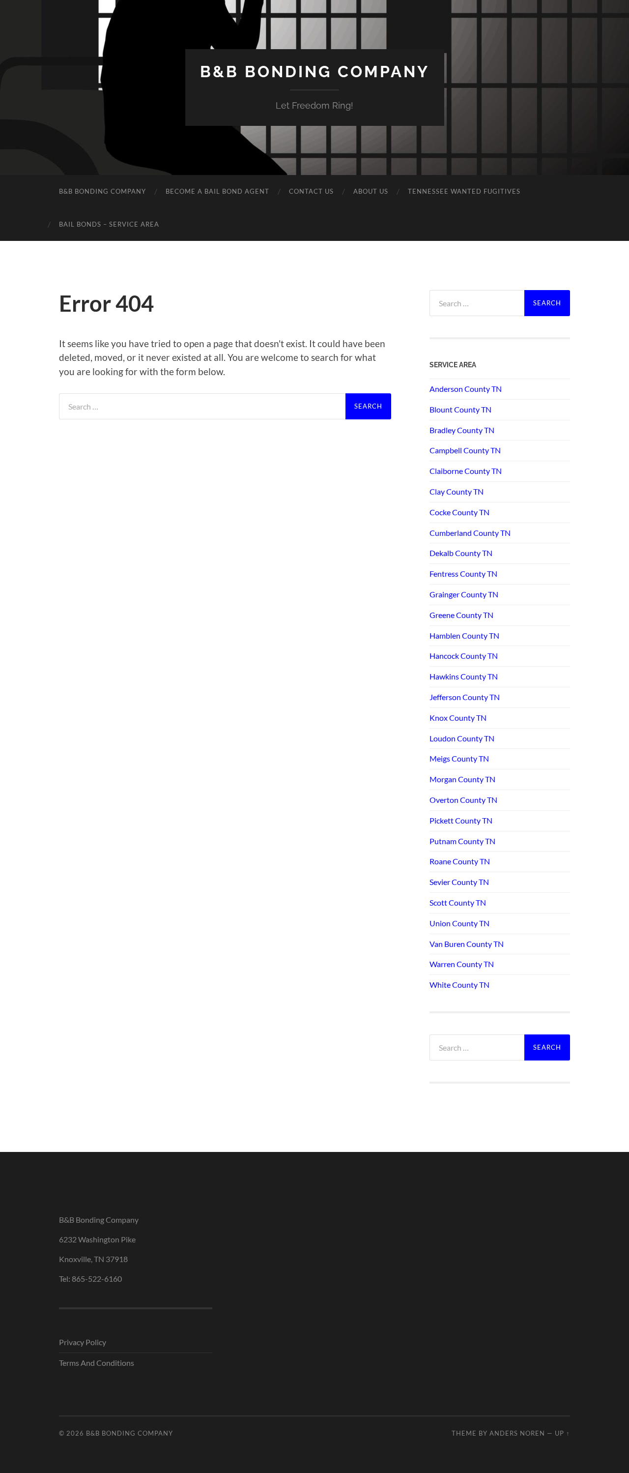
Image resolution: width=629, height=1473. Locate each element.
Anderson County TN (465, 388)
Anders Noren (517, 1433)
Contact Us (311, 191)
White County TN (459, 984)
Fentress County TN (463, 573)
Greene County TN (461, 614)
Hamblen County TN (464, 635)
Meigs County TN (459, 758)
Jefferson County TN (464, 697)
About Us (370, 191)
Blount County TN (460, 409)
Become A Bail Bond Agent (217, 191)
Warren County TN (461, 964)
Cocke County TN (459, 512)
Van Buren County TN (466, 943)
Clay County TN (456, 491)
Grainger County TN (463, 594)
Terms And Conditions (96, 1362)
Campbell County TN (465, 450)
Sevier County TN (459, 881)
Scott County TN (457, 902)
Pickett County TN (460, 820)
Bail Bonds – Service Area (109, 224)
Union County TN (459, 923)
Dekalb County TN (460, 553)
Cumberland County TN (470, 532)
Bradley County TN (461, 430)
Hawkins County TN (463, 676)
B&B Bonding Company (314, 71)
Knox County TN (457, 717)
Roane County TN (459, 861)
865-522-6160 (97, 1278)
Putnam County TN (462, 841)
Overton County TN (463, 799)
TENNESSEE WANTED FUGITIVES (464, 191)
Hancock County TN (463, 655)
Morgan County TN (462, 779)
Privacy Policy (82, 1342)
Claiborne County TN (465, 470)
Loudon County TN (461, 738)
